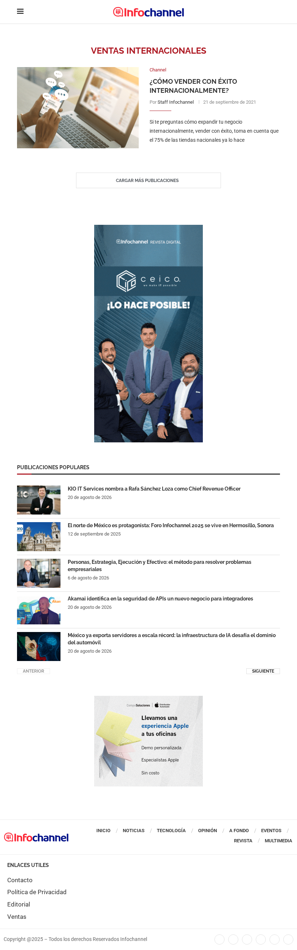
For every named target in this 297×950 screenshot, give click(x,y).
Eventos (271, 830)
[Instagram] (288, 939)
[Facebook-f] (219, 939)
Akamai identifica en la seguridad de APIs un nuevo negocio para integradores (160, 599)
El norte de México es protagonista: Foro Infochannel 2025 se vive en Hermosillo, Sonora (171, 525)
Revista (243, 840)
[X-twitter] (233, 939)
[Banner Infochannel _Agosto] (148, 699)
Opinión (207, 830)
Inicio (103, 830)
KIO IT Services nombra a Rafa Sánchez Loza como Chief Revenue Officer (154, 489)
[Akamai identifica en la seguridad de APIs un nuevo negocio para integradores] (38, 609)
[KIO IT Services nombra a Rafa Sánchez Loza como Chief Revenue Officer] (38, 500)
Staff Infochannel (176, 102)
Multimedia (278, 840)
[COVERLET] (148, 228)
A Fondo (239, 830)
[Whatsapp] (274, 939)
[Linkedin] (247, 939)
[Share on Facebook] (207, 155)
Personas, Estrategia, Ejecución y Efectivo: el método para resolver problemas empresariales (159, 565)
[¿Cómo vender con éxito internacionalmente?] (78, 107)
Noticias (134, 830)
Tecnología (171, 830)
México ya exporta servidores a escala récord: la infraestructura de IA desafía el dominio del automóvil (172, 638)
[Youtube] (261, 939)
